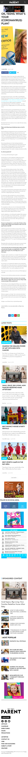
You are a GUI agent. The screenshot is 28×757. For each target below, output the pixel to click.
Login (10, 753)
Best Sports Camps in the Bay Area (12, 463)
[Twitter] (12, 315)
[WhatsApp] (18, 315)
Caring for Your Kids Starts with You (17, 624)
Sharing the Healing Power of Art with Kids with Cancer (13, 348)
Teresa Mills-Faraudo (5, 438)
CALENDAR (4, 726)
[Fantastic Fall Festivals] (5, 643)
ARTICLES (4, 724)
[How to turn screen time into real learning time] (5, 612)
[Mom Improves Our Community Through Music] (5, 677)
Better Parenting (6, 342)
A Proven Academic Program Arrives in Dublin (17, 618)
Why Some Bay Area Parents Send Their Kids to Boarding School (18, 651)
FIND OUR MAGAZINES (8, 744)
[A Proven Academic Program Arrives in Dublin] (5, 618)
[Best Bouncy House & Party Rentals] (14, 415)
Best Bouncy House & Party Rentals (13, 427)
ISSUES (3, 731)
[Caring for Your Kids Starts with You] (5, 625)
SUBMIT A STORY (6, 746)
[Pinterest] (15, 315)
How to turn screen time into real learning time (18, 611)
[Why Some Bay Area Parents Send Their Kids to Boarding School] (5, 651)
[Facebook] (9, 315)
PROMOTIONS (5, 733)
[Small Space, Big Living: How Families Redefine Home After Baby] (14, 374)
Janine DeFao (4, 69)
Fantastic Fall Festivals (18, 641)
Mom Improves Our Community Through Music (17, 677)
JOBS (2, 741)
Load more (13, 477)
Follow (14, 502)
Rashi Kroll (4, 403)
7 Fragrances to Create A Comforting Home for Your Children (18, 631)
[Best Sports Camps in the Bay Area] (14, 451)
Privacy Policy (6, 753)
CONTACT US (5, 739)
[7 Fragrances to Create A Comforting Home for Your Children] (5, 632)
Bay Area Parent (10, 751)
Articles (4, 422)
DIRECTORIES (5, 728)
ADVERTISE (4, 737)
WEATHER (4, 748)
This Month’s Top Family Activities (18, 659)
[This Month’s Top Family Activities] (5, 660)
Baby (3, 381)
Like (5, 502)
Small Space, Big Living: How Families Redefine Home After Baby (14, 387)
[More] (18, 72)
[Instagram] (6, 721)
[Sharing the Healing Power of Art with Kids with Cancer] (14, 335)
